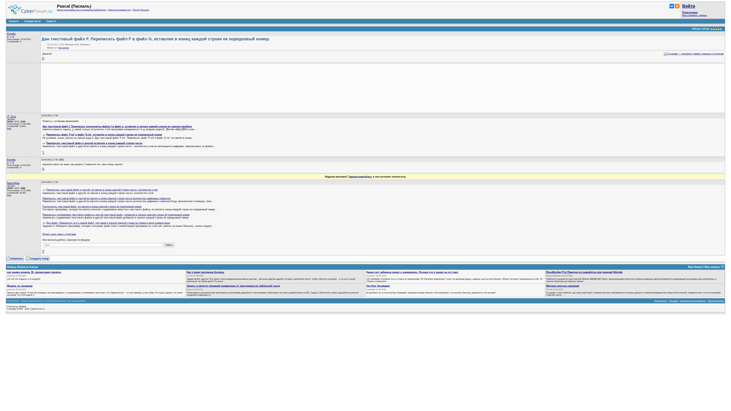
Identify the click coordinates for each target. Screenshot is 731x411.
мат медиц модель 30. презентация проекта (34, 272)
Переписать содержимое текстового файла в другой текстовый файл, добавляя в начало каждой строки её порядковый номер (116, 214)
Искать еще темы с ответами (59, 234)
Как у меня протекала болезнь (205, 272)
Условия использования (692, 301)
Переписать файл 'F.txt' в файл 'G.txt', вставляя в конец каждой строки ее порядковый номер (104, 134)
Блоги (12, 21)
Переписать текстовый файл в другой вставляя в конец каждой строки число (94, 143)
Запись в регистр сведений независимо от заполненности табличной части (233, 285)
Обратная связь (715, 301)
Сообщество (31, 21)
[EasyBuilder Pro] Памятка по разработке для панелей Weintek (584, 272)
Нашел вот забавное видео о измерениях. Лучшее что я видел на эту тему (412, 272)
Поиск (50, 21)
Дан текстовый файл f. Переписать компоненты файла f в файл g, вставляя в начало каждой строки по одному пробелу (117, 126)
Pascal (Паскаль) (141, 10)
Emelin (11, 33)
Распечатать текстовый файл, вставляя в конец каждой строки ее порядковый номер (91, 206)
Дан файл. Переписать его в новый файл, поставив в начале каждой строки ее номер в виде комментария (108, 222)
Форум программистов (119, 10)
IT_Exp (11, 116)
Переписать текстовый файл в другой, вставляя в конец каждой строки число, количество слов (102, 189)
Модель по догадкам (20, 285)
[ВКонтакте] (672, 6)
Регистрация (690, 12)
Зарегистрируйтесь (360, 176)
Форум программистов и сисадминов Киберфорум (81, 10)
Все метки (64, 48)
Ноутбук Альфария (378, 285)
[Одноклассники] (677, 6)
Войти (688, 6)
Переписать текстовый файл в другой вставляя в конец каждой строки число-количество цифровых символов (106, 198)
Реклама (673, 301)
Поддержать (660, 301)
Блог (9, 128)
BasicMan (13, 183)
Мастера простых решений (562, 285)
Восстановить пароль (694, 15)
